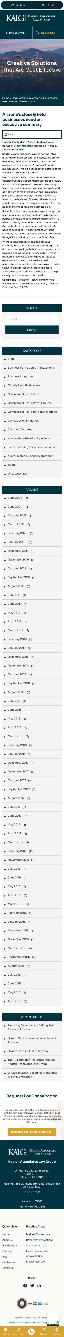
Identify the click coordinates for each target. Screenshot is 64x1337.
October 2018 (17, 674)
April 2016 (14, 895)
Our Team (7, 1251)
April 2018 (14, 727)
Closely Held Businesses (28, 145)
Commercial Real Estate (23, 394)
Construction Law (36, 1245)
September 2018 (19, 683)
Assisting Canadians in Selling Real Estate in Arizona (31, 1027)
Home (5, 98)
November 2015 (18, 939)
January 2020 (17, 542)
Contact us (8, 1262)
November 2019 (18, 559)
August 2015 (16, 966)
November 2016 (18, 860)
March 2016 (15, 904)
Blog (14, 98)
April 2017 (14, 833)
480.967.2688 (48, 33)
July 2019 (14, 595)
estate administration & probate (29, 438)
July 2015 (14, 974)
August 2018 (16, 692)
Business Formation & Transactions (31, 367)
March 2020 (16, 524)
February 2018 (17, 745)
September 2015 (19, 957)
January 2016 (17, 921)
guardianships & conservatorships (30, 456)
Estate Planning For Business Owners (32, 447)
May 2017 (14, 824)
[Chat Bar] (32, 5)
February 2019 (17, 639)
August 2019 (16, 586)
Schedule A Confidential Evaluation (31, 1131)
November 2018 (18, 665)
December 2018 (18, 656)
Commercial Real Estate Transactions (32, 411)
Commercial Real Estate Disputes (30, 403)
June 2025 (15, 497)
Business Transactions (38, 1234)
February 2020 (18, 533)
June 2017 (14, 815)
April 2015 (14, 1001)
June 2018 (15, 709)
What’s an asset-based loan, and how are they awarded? (32, 1074)
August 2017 (16, 798)
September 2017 (19, 789)
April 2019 (14, 621)
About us (7, 1240)
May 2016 (14, 886)
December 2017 (18, 762)
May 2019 (14, 612)
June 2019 (15, 603)
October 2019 (17, 568)
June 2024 (15, 506)
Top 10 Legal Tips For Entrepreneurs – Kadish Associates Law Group (32, 1062)
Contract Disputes (20, 429)
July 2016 (14, 868)
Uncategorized (17, 473)
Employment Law (35, 1261)
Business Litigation (20, 376)
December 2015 (18, 930)
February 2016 (17, 913)
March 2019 (15, 630)
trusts (12, 464)
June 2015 (15, 983)
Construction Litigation (23, 420)
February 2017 (17, 851)
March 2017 (15, 842)
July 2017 (14, 807)
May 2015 (14, 992)
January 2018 (17, 754)
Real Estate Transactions (39, 1240)
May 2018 (14, 718)
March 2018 (15, 736)
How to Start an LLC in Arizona (28, 1051)
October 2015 (17, 948)
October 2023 (17, 515)
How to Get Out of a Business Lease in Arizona (32, 1040)
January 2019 (17, 648)
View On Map (32, 1191)
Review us (7, 1267)
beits (10, 134)
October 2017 (17, 780)
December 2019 (18, 550)
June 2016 (15, 877)
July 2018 (14, 701)
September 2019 (19, 577)
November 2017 (18, 771)
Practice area (9, 1245)
